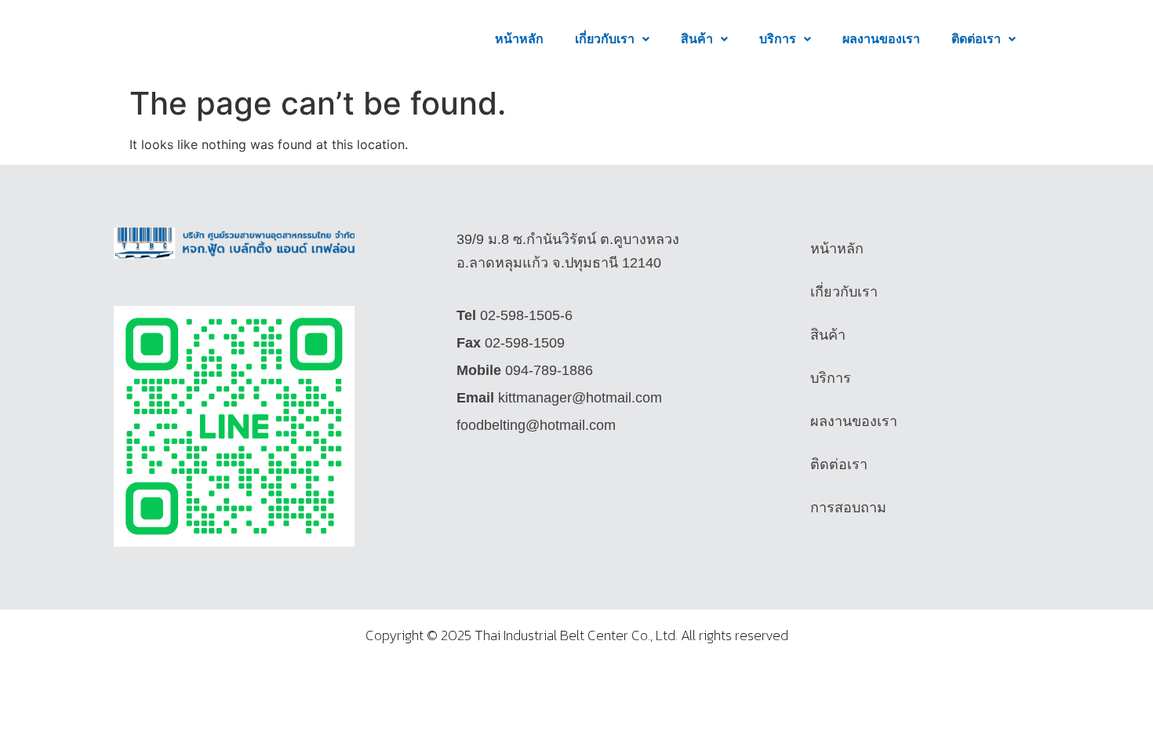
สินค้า (697, 39)
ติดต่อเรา (976, 39)
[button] (612, 39)
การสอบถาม (848, 507)
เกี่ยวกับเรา (605, 39)
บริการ (777, 39)
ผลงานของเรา (881, 39)
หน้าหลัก (519, 39)
